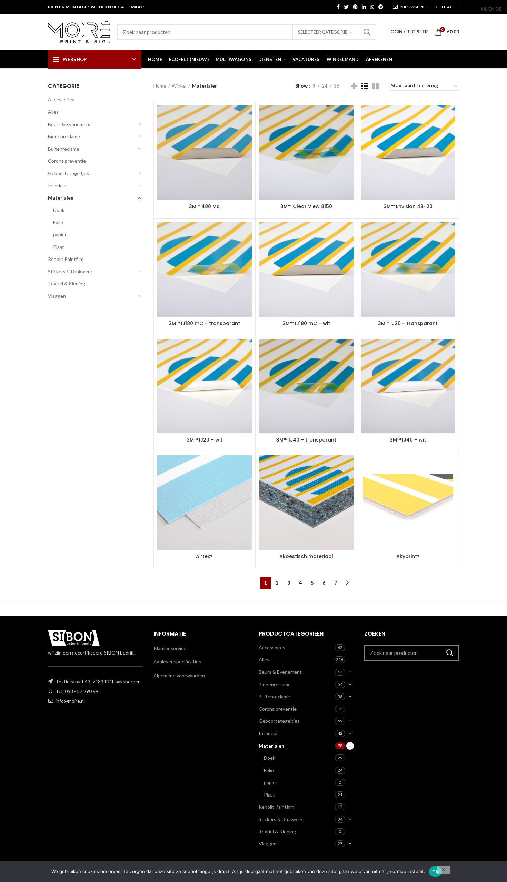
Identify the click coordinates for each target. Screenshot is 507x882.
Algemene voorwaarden (179, 675)
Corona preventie (67, 161)
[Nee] (443, 870)
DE (499, 9)
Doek (58, 210)
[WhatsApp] (372, 6)
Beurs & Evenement (69, 124)
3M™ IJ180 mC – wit (306, 323)
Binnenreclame (64, 136)
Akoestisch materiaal (306, 556)
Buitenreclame (63, 149)
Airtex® (204, 556)
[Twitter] (346, 6)
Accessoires (61, 99)
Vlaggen (57, 296)
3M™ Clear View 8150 (306, 206)
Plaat (58, 247)
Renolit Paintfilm (65, 259)
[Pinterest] (355, 6)
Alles (53, 112)
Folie (58, 222)
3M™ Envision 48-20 (408, 206)
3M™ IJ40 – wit (408, 440)
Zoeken (367, 32)
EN (491, 9)
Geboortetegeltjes (68, 173)
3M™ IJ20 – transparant (408, 323)
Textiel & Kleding (66, 283)
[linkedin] (364, 6)
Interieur (57, 186)
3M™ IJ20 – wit (204, 440)
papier (60, 234)
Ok (435, 871)
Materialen (60, 198)
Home (159, 86)
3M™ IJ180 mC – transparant (204, 323)
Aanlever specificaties (177, 662)
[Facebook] (338, 6)
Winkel (179, 86)
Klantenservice (169, 648)
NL (484, 9)
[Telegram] (380, 6)
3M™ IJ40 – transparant (306, 440)
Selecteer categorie (322, 32)
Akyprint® (408, 556)
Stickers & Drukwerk (70, 271)
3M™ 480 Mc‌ (204, 206)
